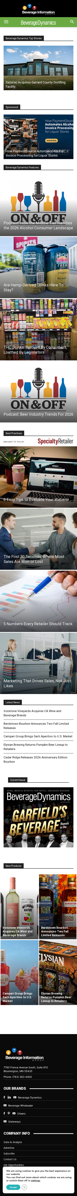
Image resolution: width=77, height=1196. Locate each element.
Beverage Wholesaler (20, 1105)
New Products (13, 866)
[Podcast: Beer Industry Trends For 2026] (38, 391)
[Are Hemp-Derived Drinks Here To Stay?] (38, 267)
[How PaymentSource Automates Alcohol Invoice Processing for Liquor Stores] (38, 136)
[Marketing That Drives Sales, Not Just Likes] (38, 663)
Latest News (13, 702)
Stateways (14, 1121)
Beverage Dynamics (30, 1097)
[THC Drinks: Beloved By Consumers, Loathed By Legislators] (38, 329)
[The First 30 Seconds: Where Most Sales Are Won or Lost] (38, 539)
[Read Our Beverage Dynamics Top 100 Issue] (38, 817)
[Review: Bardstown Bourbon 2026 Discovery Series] (38, 68)
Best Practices (14, 433)
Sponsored (12, 107)
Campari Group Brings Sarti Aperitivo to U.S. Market (38, 736)
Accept (13, 1187)
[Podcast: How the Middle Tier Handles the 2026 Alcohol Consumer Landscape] (38, 205)
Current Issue (17, 780)
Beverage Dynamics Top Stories (24, 38)
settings (35, 1180)
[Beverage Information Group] (38, 9)
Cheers (21, 1113)
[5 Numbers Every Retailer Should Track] (38, 601)
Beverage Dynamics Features (22, 167)
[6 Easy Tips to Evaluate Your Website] (38, 477)
